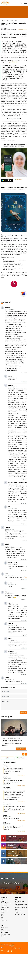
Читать (4, 888)
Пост (2, 915)
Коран (2, 901)
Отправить (23, 712)
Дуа (2, 917)
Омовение (3, 906)
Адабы (2, 914)
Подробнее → (21, 748)
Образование (18, 906)
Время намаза (4, 911)
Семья (2, 925)
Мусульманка (4, 927)
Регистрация (20, 758)
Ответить (24, 373)
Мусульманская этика (21, 904)
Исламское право (19, 901)
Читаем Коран (7, 878)
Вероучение (4, 897)
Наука (16, 909)
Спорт (16, 912)
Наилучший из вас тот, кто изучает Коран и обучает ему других (12, 882)
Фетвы (2, 919)
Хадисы (3, 912)
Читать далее (21, 775)
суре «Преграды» (13, 62)
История (17, 899)
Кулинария (3, 936)
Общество (18, 897)
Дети (2, 929)
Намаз (2, 909)
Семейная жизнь (5, 931)
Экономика (18, 911)
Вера (2, 899)
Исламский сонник (20, 914)
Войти (7, 758)
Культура (17, 902)
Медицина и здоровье (21, 907)
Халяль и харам (5, 907)
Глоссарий (4, 920)
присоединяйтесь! (22, 29)
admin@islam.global (17, 948)
